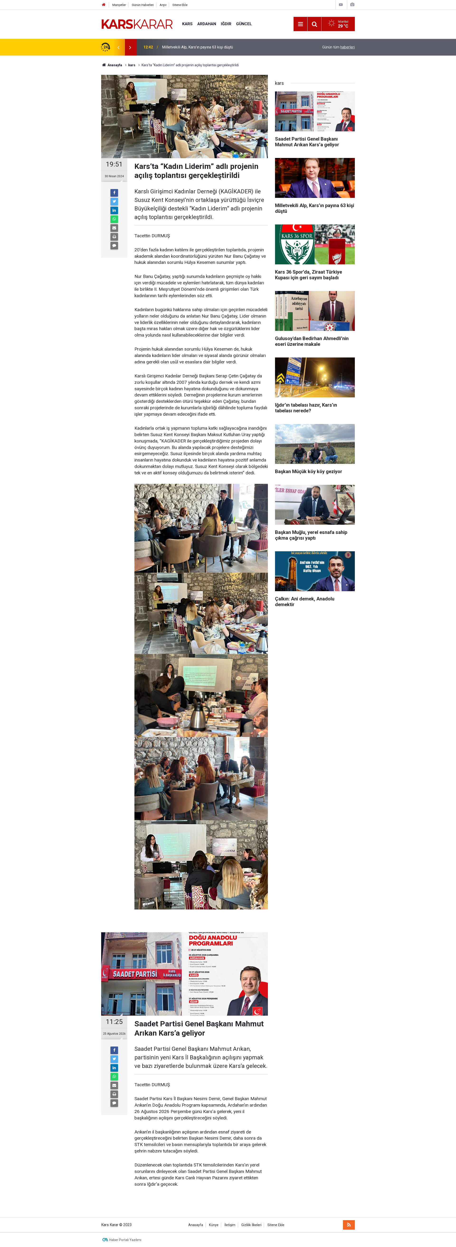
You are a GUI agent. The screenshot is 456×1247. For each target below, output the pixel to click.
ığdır (226, 23)
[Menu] (300, 24)
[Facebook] (114, 193)
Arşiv (163, 5)
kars (187, 23)
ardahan (206, 23)
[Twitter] (114, 201)
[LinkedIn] (114, 210)
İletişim (229, 1225)
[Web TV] (340, 4)
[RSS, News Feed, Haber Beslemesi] (349, 1225)
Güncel (244, 23)
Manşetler (119, 5)
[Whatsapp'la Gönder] (114, 219)
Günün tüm (338, 47)
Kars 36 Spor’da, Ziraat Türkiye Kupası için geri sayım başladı (212, 47)
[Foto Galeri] (352, 4)
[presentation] (118, 47)
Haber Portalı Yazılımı (125, 1240)
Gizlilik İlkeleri (251, 1225)
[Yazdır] (114, 237)
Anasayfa (195, 1225)
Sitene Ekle (179, 5)
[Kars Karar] (137, 23)
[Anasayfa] (103, 5)
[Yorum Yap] (114, 245)
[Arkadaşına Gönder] (114, 228)
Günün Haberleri (143, 5)
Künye (213, 1225)
